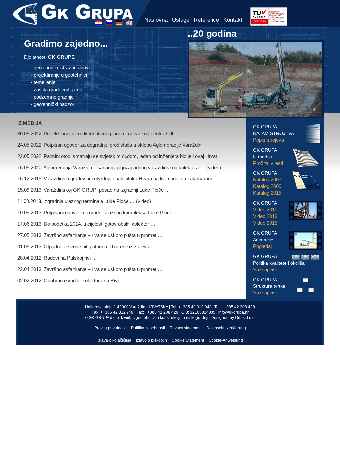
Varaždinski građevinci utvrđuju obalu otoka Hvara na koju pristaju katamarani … (131, 178)
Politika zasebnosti (148, 328)
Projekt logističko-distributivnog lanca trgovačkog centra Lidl (108, 133)
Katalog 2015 (267, 193)
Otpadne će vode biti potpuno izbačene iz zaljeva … (100, 246)
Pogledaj (262, 246)
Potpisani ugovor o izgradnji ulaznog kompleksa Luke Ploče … (111, 212)
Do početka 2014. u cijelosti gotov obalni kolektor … (99, 224)
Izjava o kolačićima (114, 340)
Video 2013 (265, 216)
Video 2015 (265, 223)
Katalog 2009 (267, 186)
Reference (206, 20)
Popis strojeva (268, 140)
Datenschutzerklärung (226, 328)
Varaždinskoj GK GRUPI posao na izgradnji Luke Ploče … (107, 190)
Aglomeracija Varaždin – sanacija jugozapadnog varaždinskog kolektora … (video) (132, 167)
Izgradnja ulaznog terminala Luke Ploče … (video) (97, 201)
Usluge (180, 20)
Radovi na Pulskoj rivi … (70, 258)
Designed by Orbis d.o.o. (233, 317)
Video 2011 (265, 209)
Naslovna (156, 20)
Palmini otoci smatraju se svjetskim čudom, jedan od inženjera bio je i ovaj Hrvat (130, 156)
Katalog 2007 (267, 179)
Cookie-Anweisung (226, 340)
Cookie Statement (188, 340)
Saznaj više (265, 269)
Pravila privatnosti (110, 328)
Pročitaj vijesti (268, 163)
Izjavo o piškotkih (151, 340)
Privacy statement (186, 328)
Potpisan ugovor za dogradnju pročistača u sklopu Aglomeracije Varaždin (122, 145)
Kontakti (233, 20)
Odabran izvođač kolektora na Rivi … (84, 280)
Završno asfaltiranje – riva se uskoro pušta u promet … (103, 235)
